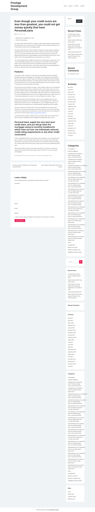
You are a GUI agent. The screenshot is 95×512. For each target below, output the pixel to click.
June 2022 (70, 125)
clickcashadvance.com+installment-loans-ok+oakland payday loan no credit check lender (76, 185)
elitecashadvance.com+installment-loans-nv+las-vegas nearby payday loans (76, 220)
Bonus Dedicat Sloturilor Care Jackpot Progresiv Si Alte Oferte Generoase (75, 56)
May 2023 (70, 116)
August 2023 (71, 109)
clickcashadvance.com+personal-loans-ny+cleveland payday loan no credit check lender (76, 196)
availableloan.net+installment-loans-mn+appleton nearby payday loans (75, 161)
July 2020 (70, 135)
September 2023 (72, 106)
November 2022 (72, 118)
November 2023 (72, 101)
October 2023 (71, 104)
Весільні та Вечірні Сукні (74, 249)
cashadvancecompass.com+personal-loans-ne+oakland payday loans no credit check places (77, 173)
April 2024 (70, 89)
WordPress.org (71, 499)
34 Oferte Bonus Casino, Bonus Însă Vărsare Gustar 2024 (74, 36)
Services (70, 6)
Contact (82, 6)
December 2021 (72, 128)
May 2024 (70, 87)
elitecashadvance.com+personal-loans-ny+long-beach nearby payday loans (76, 238)
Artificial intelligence (73, 151)
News (69, 242)
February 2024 (71, 94)
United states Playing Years (74, 52)
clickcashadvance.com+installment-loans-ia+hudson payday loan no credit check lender (76, 179)
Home (65, 6)
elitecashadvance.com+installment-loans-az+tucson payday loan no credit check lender (76, 208)
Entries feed (71, 494)
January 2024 (71, 97)
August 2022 (71, 123)
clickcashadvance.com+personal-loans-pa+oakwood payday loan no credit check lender (76, 202)
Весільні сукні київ (72, 247)
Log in (69, 491)
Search (69, 18)
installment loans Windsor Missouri (37, 112)
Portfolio (76, 6)
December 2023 (72, 99)
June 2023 (70, 113)
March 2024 (71, 92)
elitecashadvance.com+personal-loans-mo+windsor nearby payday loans (34, 155)
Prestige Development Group (19, 6)
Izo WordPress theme (53, 509)
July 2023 (70, 111)
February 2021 (71, 130)
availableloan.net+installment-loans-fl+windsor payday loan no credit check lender (75, 155)
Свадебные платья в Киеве (75, 252)
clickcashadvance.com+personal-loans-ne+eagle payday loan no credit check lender (76, 191)
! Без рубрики (71, 149)
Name (16, 203)
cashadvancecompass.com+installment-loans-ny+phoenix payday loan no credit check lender (78, 167)
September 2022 (72, 121)
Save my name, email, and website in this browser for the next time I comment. (35, 217)
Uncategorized (71, 245)
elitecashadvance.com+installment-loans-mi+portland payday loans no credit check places (76, 214)
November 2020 (72, 133)
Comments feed (72, 496)
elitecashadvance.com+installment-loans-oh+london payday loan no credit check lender (76, 226)
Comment (17, 183)
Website (16, 213)
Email (16, 208)
